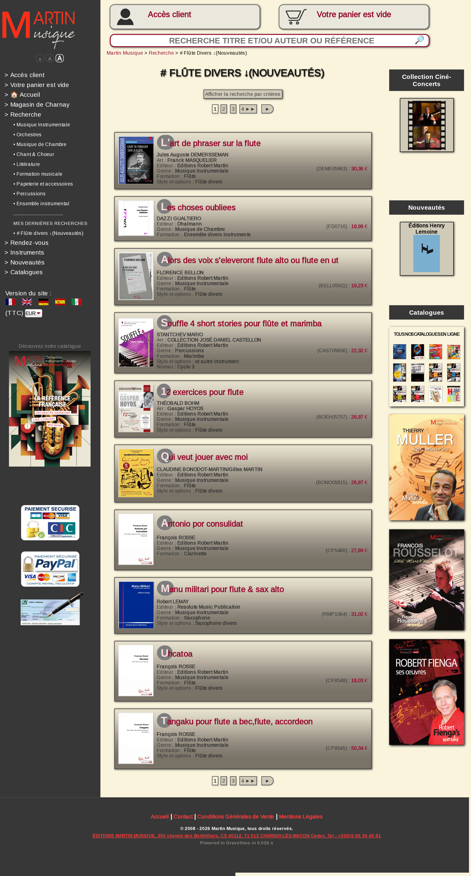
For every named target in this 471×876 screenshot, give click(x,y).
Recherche (22, 114)
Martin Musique (125, 53)
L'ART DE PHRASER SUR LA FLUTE (211, 143)
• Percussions (29, 193)
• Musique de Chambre (39, 144)
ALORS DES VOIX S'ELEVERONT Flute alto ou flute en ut (250, 260)
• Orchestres (27, 134)
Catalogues (23, 272)
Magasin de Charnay (36, 104)
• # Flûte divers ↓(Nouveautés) (48, 233)
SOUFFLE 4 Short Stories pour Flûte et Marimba (241, 323)
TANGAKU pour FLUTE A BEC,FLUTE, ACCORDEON (237, 721)
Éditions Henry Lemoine (427, 228)
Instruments (24, 252)
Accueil (160, 816)
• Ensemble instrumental (41, 203)
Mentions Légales (301, 816)
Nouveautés (24, 262)
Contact (183, 816)
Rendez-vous (26, 242)
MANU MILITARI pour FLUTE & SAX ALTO (222, 589)
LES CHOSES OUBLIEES (198, 207)
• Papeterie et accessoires (43, 183)
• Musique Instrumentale (41, 124)
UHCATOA (177, 653)
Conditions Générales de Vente (235, 816)
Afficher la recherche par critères (242, 94)
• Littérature (26, 164)
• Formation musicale (37, 174)
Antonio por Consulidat (202, 523)
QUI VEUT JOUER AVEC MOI (204, 457)
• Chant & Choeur (33, 154)
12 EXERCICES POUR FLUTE (202, 392)
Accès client (169, 14)
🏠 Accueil (22, 94)
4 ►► (248, 108)
